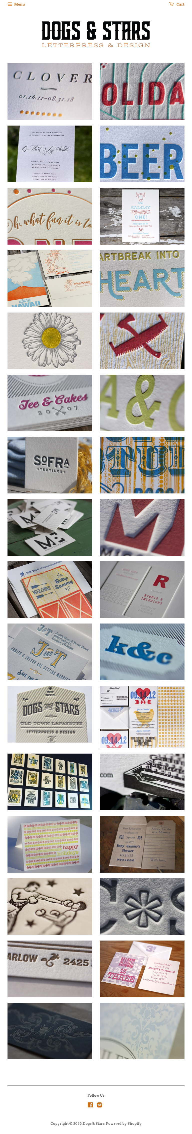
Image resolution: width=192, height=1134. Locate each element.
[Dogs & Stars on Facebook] (90, 1106)
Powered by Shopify (124, 1123)
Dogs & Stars (93, 1123)
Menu (19, 4)
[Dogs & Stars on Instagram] (99, 1106)
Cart (180, 4)
